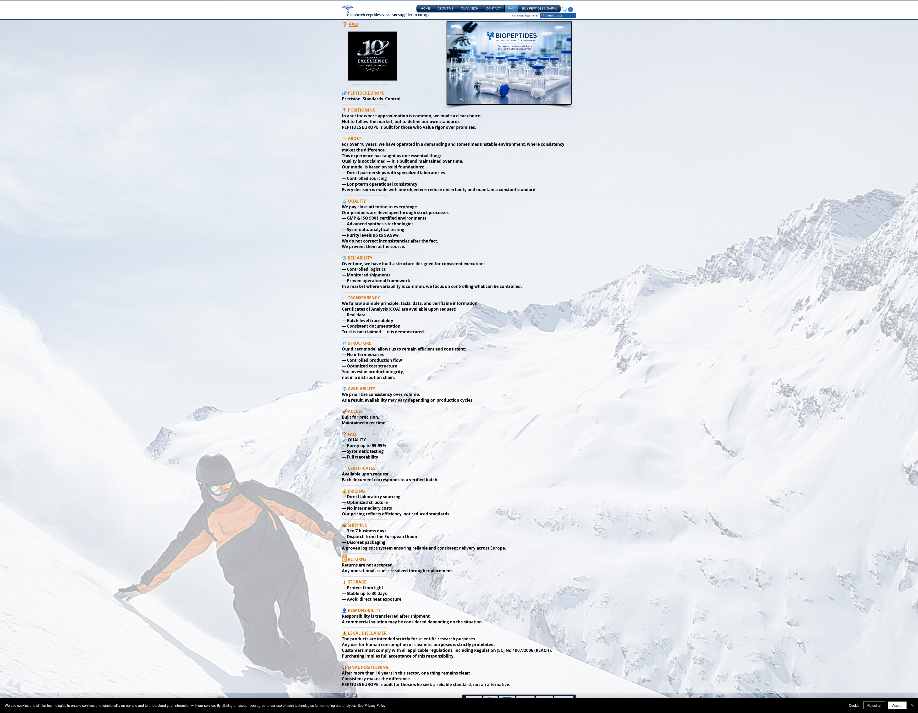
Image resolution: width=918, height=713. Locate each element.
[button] (568, 9)
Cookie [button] (854, 705)
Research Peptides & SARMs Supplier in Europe (390, 14)
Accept (897, 705)
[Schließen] (912, 705)
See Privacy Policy (371, 705)
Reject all (874, 705)
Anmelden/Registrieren (525, 15)
